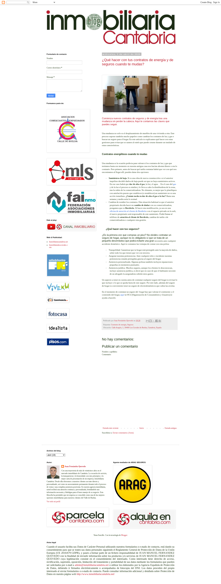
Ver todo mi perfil (53, 501)
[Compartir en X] (153, 320)
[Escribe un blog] (150, 320)
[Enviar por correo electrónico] (147, 320)
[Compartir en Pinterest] (159, 320)
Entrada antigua (171, 428)
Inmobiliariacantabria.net (58, 242)
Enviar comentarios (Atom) (123, 433)
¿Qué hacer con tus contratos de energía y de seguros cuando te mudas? (137, 62)
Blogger (124, 535)
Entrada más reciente (110, 428)
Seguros (130, 325)
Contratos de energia (118, 325)
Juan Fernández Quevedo (75, 466)
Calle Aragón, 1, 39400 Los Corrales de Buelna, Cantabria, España (136, 327)
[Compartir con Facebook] (156, 320)
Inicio (141, 428)
